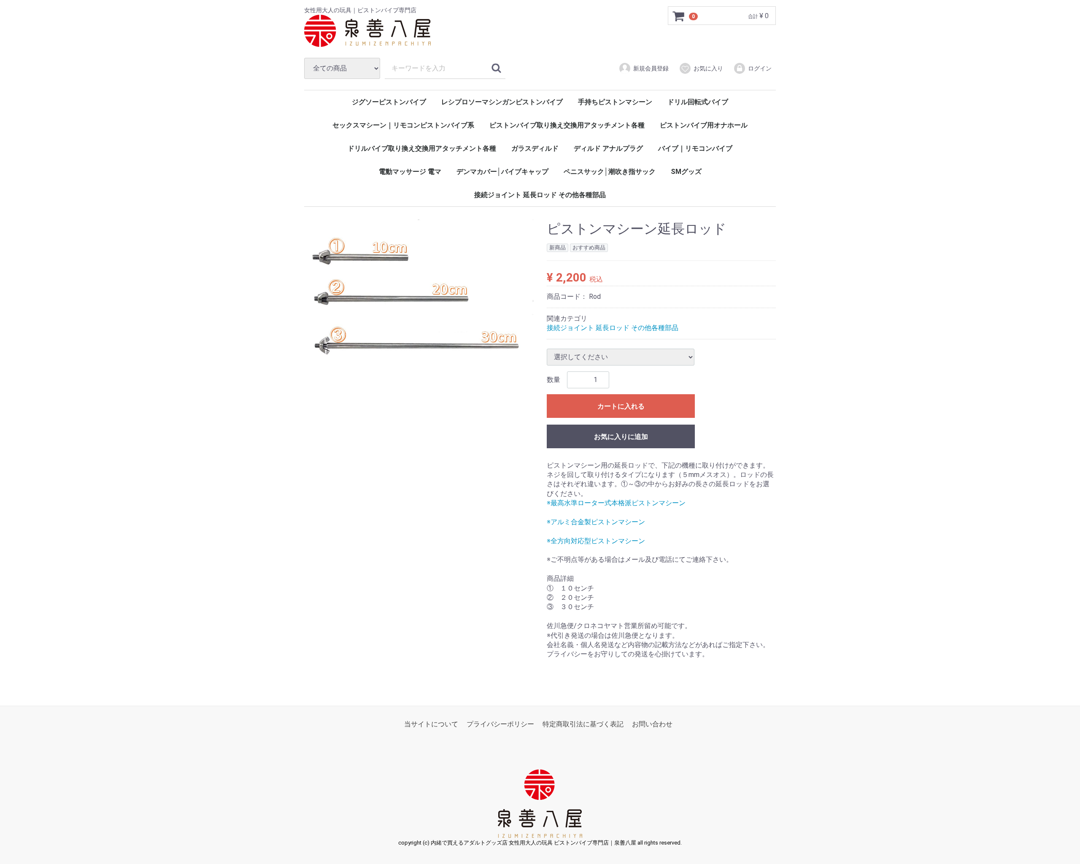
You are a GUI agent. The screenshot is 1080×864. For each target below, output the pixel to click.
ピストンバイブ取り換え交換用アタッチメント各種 (567, 125)
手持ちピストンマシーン (615, 102)
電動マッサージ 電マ (410, 172)
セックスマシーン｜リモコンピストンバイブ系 (403, 125)
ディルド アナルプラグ (608, 148)
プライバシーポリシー (500, 724)
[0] (678, 16)
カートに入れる (621, 406)
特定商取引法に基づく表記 (583, 724)
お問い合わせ (652, 724)
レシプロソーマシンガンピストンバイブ (502, 102)
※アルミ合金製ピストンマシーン (596, 522)
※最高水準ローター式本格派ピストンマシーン (616, 503)
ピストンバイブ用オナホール (704, 125)
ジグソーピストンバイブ (389, 102)
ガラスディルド (535, 148)
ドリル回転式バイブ (697, 102)
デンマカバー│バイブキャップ (502, 172)
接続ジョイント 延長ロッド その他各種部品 (540, 195)
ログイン (760, 68)
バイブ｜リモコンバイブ (695, 148)
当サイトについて (431, 724)
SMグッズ (686, 172)
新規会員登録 (651, 68)
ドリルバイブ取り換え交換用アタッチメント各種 (422, 148)
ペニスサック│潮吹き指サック (610, 172)
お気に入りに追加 (621, 437)
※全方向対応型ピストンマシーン (596, 541)
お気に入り (708, 68)
